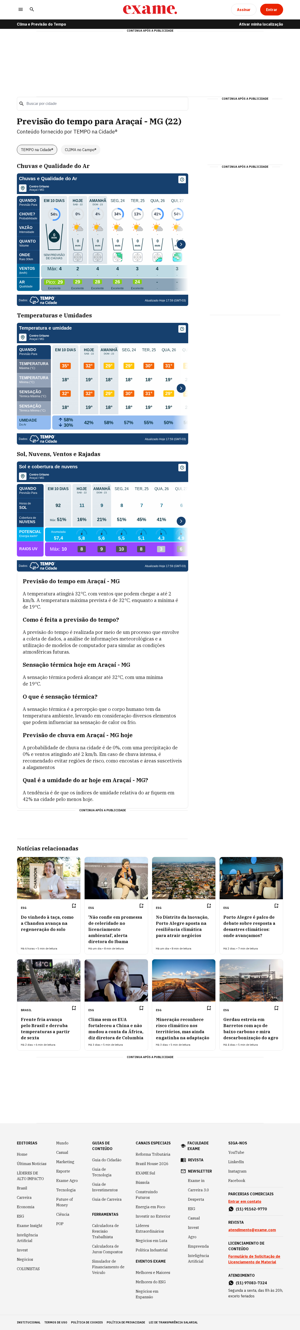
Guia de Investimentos (105, 1187)
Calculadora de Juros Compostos (107, 1249)
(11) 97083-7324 (251, 1282)
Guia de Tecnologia (102, 1172)
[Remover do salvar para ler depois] (74, 906)
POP (60, 1223)
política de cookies (87, 1322)
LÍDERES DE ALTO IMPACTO (30, 1176)
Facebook (236, 1180)
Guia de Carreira (107, 1199)
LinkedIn (236, 1161)
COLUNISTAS (28, 1268)
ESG (20, 1216)
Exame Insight (29, 1225)
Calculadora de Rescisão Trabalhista (105, 1231)
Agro (192, 1237)
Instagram (237, 1171)
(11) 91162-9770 (251, 1209)
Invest (22, 1250)
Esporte (63, 1171)
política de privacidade (126, 1322)
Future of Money (64, 1202)
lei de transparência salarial (173, 1322)
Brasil (22, 1188)
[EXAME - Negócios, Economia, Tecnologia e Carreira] (150, 9)
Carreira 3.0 (198, 1190)
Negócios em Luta (151, 1240)
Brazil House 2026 (152, 1163)
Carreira (24, 1197)
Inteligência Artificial (27, 1238)
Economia (25, 1206)
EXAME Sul (145, 1173)
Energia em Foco (150, 1206)
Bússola (143, 1182)
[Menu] (20, 10)
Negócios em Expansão (147, 1294)
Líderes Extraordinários (150, 1228)
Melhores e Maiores (153, 1272)
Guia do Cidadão (106, 1160)
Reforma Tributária (153, 1154)
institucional (29, 1322)
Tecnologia (66, 1190)
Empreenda (198, 1246)
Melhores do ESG (151, 1282)
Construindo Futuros (147, 1194)
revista (195, 1160)
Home (22, 1154)
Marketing (65, 1161)
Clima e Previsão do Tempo (41, 24)
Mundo (62, 1143)
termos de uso (55, 1322)
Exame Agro (67, 1180)
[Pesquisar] (32, 10)
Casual (62, 1152)
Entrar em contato (244, 1201)
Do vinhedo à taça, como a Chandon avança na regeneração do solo (47, 923)
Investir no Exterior (153, 1216)
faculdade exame (198, 1146)
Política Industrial (152, 1250)
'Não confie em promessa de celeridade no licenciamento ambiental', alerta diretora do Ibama (115, 929)
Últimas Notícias (31, 1163)
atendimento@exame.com (252, 1229)
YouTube (236, 1152)
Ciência (62, 1214)
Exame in (196, 1180)
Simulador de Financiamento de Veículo (108, 1267)
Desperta (196, 1199)
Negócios (25, 1259)
